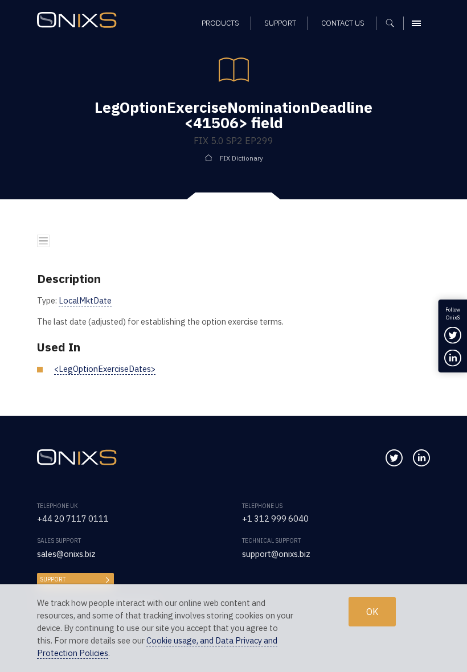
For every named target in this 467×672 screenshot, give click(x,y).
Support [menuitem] (280, 23)
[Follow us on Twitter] (394, 457)
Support (52, 579)
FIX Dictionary (241, 158)
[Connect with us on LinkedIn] (421, 457)
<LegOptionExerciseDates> (104, 368)
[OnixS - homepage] (79, 21)
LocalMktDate (85, 300)
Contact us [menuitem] (342, 23)
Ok (372, 611)
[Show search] (394, 23)
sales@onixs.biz (66, 553)
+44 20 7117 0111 (73, 518)
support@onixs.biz (276, 553)
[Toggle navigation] (43, 241)
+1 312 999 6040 (275, 518)
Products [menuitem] (220, 23)
